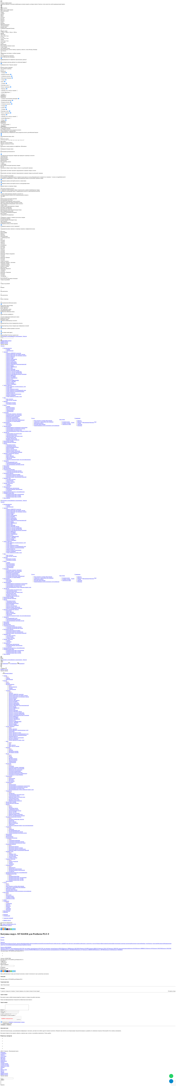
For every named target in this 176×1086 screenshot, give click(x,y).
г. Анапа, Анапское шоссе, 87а (9, 924)
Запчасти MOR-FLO (94, 948)
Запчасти (11, 693)
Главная (8, 678)
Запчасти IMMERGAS (141, 948)
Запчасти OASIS (109, 949)
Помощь (2, 1062)
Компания (3, 1052)
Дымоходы (11, 829)
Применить (3, 95)
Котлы (10, 756)
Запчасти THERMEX (118, 949)
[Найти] (1, 339)
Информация (4, 1061)
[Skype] (13, 929)
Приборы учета (12, 854)
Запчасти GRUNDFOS (75, 948)
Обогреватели (12, 867)
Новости (3, 1054)
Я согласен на (13, 1022)
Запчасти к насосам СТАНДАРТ (12, 949)
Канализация (12, 778)
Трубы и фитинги (13, 729)
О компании (9, 903)
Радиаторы (11, 766)
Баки (10, 743)
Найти (2, 1079)
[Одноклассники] (3, 929)
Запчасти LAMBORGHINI (89, 949)
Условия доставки (5, 1064)
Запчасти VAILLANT (104, 948)
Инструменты (27, 944)
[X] (7, 929)
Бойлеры (11, 750)
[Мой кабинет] (1, 657)
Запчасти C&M (66, 948)
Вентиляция (104, 943)
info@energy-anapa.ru (7, 925)
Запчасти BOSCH (58, 948)
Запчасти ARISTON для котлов (8, 948)
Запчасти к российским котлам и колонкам (45, 949)
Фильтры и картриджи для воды (16, 819)
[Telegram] (15, 929)
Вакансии (3, 1057)
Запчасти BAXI (132, 948)
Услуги (7, 885)
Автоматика (110, 943)
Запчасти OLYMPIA (60, 949)
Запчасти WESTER (157, 948)
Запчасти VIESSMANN (70, 949)
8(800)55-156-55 (4, 342)
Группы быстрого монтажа (71, 943)
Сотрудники (3, 1056)
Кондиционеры (116, 943)
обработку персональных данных (17, 1022)
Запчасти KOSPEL (84, 948)
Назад (7, 677)
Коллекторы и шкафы (60, 943)
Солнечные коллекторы (14, 840)
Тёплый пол (12, 793)
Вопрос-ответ (4, 1069)
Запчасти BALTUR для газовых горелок (24, 948)
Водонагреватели (13, 686)
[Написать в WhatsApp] (171, 1076)
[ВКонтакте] (1, 929)
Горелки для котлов (13, 861)
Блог (2, 1068)
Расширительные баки (14, 876)
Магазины (3, 1058)
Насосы (10, 807)
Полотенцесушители (14, 846)
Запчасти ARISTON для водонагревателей (119, 948)
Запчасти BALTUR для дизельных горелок (44, 948)
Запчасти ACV (79, 949)
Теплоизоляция (12, 784)
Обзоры (2, 1072)
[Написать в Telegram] (171, 1081)
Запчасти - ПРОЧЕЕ (100, 949)
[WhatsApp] (11, 929)
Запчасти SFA (150, 948)
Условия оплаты (4, 1063)
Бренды (2, 1070)
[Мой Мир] (5, 929)
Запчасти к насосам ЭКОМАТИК (27, 949)
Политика (3, 1059)
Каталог (8, 683)
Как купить (8, 894)
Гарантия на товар (5, 1066)
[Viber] (9, 929)
